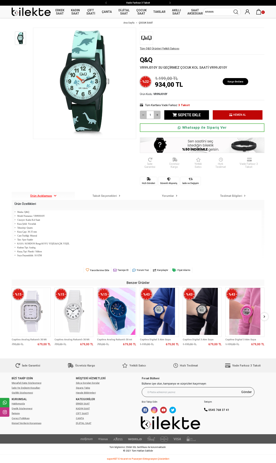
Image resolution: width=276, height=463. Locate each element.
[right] (264, 316)
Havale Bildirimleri (86, 392)
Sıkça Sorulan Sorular (88, 383)
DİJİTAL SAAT (83, 423)
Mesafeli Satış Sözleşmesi (26, 383)
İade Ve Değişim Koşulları (26, 387)
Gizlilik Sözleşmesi (22, 392)
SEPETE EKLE (189, 115)
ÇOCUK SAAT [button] (141, 11)
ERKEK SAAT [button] (59, 11)
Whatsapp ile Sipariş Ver (204, 127)
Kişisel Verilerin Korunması (26, 423)
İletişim (16, 413)
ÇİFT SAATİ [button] (90, 11)
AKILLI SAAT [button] (176, 11)
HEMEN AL (239, 114)
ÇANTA (80, 418)
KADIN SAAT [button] (75, 11)
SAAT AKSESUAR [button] (195, 11)
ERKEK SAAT (83, 403)
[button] (258, 12)
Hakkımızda (18, 403)
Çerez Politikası (20, 418)
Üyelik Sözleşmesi (22, 408)
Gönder (246, 392)
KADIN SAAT (83, 408)
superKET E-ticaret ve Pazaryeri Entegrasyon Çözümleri (138, 458)
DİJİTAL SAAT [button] (124, 11)
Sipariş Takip (83, 387)
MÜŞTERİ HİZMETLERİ (91, 378)
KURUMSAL (19, 399)
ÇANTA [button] (107, 12)
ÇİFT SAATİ (82, 413)
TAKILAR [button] (159, 12)
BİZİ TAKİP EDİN (22, 378)
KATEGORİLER (85, 399)
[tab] (43, 196)
